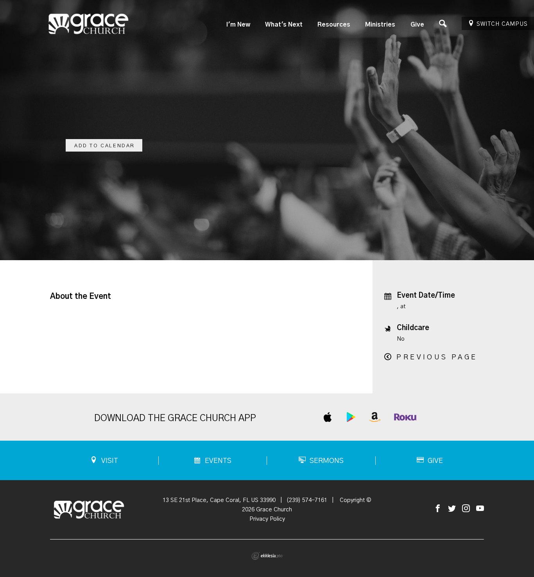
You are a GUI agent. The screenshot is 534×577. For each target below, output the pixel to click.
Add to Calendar (104, 145)
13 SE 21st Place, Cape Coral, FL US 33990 (219, 500)
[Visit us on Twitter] (452, 508)
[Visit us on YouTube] (480, 508)
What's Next (284, 24)
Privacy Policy (267, 519)
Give (417, 24)
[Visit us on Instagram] (466, 508)
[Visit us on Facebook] (438, 508)
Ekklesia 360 (267, 556)
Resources (333, 24)
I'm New (238, 24)
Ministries (380, 24)
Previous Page (436, 357)
